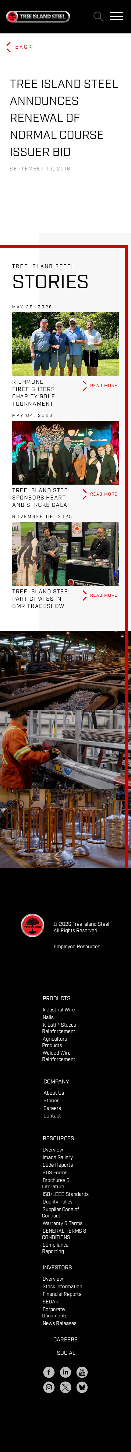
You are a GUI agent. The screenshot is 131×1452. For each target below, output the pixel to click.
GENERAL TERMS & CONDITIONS (64, 1234)
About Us (54, 1093)
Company (56, 1082)
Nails (48, 1017)
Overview (53, 1150)
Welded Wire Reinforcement (58, 1056)
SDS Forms (55, 1173)
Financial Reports (62, 1294)
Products (56, 998)
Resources (58, 1138)
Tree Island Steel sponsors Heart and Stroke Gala (42, 498)
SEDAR (51, 1302)
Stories (51, 1101)
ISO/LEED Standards (66, 1194)
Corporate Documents (54, 1312)
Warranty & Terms (63, 1223)
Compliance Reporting (55, 1248)
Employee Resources (77, 947)
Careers (52, 1108)
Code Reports (58, 1165)
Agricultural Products (55, 1042)
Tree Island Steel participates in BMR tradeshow (42, 599)
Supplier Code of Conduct (60, 1213)
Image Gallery (58, 1158)
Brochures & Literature (56, 1183)
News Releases (59, 1323)
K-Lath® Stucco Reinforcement (59, 1028)
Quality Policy (58, 1202)
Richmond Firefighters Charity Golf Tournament (33, 393)
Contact (52, 1116)
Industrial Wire (59, 1010)
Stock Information (62, 1287)
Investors (57, 1268)
